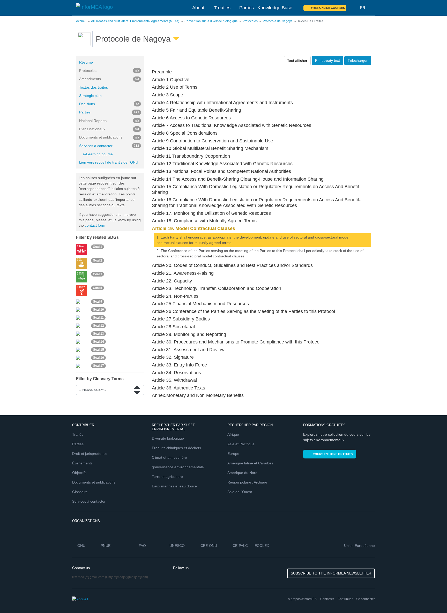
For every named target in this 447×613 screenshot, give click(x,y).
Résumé (86, 62)
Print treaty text (327, 60)
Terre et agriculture (167, 476)
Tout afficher (297, 60)
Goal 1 (97, 247)
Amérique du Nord (242, 473)
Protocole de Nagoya (278, 21)
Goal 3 (97, 274)
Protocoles (250, 21)
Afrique (233, 434)
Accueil (81, 21)
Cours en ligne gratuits (333, 454)
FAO (142, 545)
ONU (81, 545)
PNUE (105, 545)
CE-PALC (240, 545)
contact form (95, 225)
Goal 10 (98, 309)
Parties (246, 7)
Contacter (327, 599)
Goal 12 (98, 325)
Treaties (222, 7)
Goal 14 (98, 341)
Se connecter (365, 599)
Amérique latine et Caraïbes (250, 463)
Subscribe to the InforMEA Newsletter (331, 573)
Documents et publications (93, 482)
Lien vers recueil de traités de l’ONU (108, 162)
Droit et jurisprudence (89, 453)
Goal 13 (98, 333)
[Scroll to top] (432, 598)
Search (353, 8)
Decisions (109, 104)
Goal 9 (97, 301)
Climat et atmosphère (169, 457)
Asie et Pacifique (241, 444)
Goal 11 (98, 317)
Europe (233, 453)
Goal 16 (98, 357)
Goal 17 (98, 365)
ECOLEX (262, 545)
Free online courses (328, 7)
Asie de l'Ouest (239, 492)
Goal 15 (98, 349)
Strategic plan (90, 96)
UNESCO (177, 545)
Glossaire (80, 492)
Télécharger (358, 60)
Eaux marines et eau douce (174, 486)
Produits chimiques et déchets (176, 448)
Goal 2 (97, 260)
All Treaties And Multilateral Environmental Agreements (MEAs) (135, 21)
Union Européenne (359, 545)
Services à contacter (109, 146)
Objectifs (79, 473)
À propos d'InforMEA (302, 599)
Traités (77, 434)
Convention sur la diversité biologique (211, 21)
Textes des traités (93, 87)
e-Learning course (98, 154)
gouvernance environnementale (178, 467)
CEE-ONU (208, 545)
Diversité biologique (168, 438)
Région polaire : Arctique (247, 482)
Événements (82, 463)
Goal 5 (97, 288)
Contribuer (345, 599)
